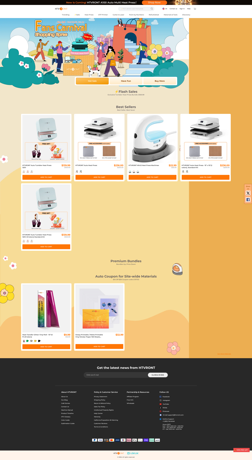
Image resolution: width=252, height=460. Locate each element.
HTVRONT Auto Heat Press (86, 165)
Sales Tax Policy (99, 406)
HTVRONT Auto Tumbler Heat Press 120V (36, 166)
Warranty (97, 416)
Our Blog (64, 400)
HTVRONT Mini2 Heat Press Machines (144, 165)
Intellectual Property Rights (104, 410)
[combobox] (136, 9)
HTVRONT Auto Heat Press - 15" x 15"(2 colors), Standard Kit (197, 166)
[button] (195, 9)
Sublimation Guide (68, 423)
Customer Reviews (100, 423)
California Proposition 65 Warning (106, 420)
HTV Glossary (65, 416)
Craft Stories (65, 403)
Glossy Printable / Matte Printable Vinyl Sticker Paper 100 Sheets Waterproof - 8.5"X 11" (89, 336)
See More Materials (224, 354)
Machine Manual (67, 410)
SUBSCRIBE (158, 375)
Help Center (98, 413)
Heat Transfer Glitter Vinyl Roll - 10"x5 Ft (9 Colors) (37, 336)
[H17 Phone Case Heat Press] (152, 9)
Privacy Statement (100, 396)
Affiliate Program (133, 396)
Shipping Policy (99, 400)
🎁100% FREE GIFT (241, 450)
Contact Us (65, 406)
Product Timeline (67, 413)
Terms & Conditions (101, 427)
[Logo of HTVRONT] (61, 8)
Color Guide (65, 420)
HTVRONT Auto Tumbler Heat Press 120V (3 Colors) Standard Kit (36, 236)
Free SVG (130, 400)
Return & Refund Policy (102, 403)
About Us (64, 396)
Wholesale (130, 403)
